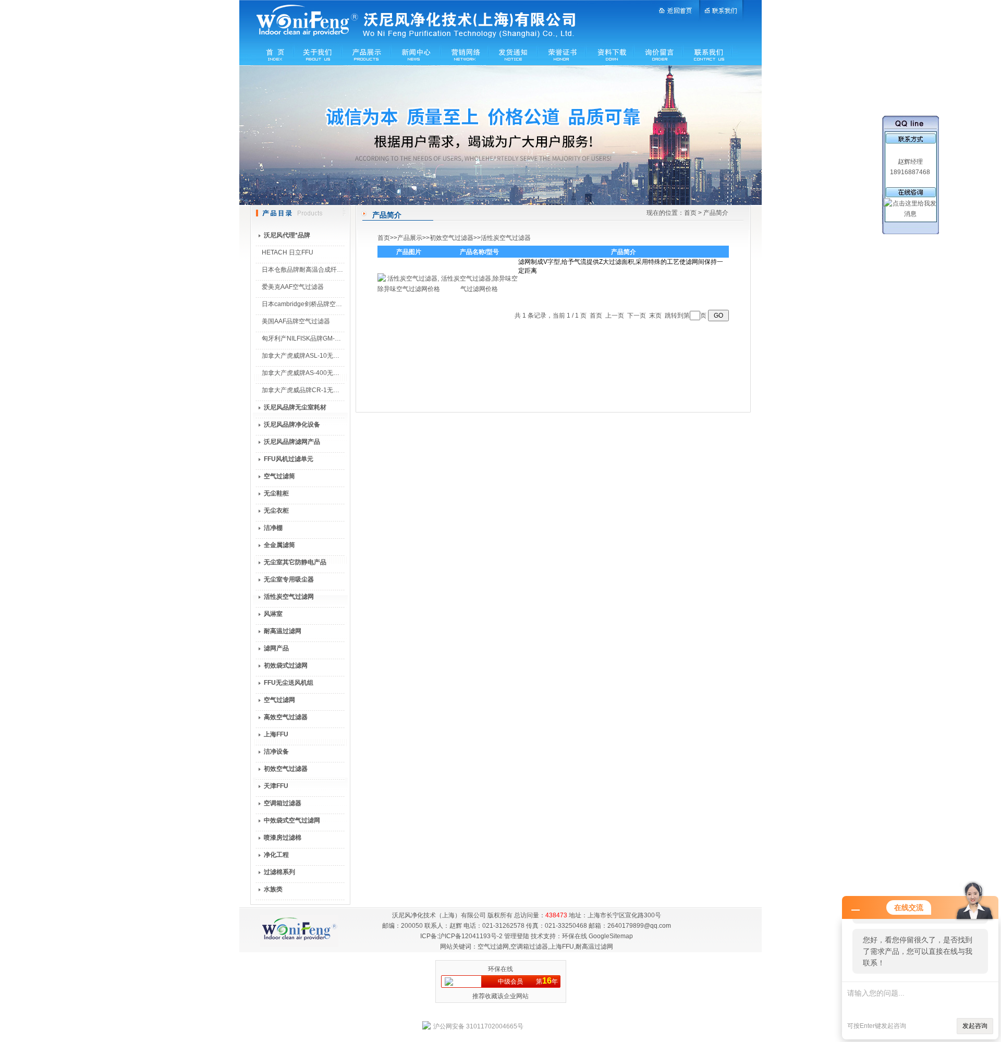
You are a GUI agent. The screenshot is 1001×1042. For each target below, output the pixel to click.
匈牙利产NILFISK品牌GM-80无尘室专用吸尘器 (327, 338)
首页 (690, 212)
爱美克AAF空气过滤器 (293, 286)
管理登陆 (516, 936)
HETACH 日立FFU (287, 252)
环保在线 (574, 936)
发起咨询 (974, 1025)
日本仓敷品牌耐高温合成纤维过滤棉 (312, 269)
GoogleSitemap (611, 936)
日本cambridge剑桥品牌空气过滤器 (311, 304)
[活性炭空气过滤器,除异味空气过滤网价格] (408, 289)
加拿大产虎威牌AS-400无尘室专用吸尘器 (319, 373)
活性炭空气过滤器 (506, 237)
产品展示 (409, 237)
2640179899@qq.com (639, 925)
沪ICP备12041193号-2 (470, 936)
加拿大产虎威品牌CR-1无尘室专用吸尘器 (319, 390)
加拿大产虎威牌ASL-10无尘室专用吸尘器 (319, 355)
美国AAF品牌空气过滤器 (296, 321)
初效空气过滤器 (451, 237)
